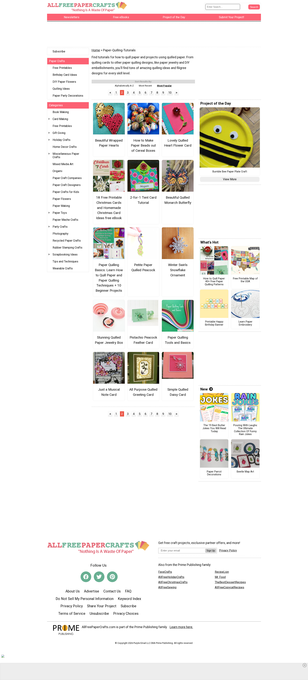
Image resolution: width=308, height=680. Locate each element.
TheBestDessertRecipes (230, 582)
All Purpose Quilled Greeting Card (143, 392)
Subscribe (59, 51)
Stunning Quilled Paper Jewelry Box (109, 340)
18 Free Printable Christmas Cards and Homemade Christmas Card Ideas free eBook (109, 207)
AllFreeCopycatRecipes (229, 587)
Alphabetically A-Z (124, 85)
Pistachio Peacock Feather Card (143, 340)
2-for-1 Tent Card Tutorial (143, 200)
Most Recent (145, 85)
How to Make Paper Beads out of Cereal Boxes (143, 145)
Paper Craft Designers (67, 185)
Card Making (60, 119)
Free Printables (62, 68)
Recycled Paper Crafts (67, 240)
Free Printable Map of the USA (245, 280)
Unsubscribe (99, 613)
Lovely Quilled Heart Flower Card (177, 143)
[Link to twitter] (99, 576)
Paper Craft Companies (67, 178)
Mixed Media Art (63, 164)
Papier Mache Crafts (65, 219)
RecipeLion (222, 572)
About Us (72, 591)
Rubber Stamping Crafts (67, 247)
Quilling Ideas (61, 88)
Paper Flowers (62, 199)
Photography (60, 233)
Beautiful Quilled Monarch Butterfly (177, 200)
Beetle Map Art (245, 471)
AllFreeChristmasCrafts (173, 582)
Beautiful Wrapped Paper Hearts (109, 143)
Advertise (91, 591)
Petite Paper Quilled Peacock (143, 267)
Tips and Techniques (65, 261)
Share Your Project (101, 606)
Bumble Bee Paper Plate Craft (229, 171)
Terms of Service (71, 613)
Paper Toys (60, 212)
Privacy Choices (125, 613)
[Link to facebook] (86, 576)
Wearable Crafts (63, 268)
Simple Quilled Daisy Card (177, 392)
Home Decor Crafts (65, 147)
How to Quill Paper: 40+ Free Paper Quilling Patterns (214, 281)
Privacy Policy (71, 606)
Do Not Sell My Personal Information (85, 599)
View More (230, 179)
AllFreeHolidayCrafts (171, 577)
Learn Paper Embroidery (245, 323)
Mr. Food (220, 577)
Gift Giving (59, 133)
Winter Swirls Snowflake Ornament (178, 270)
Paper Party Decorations (68, 95)
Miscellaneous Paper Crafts (66, 155)
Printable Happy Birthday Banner (214, 323)
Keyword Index (129, 599)
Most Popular (164, 85)
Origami (57, 171)
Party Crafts (60, 226)
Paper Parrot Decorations (214, 473)
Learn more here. (181, 627)
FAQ (128, 591)
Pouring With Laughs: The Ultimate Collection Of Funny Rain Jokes (245, 430)
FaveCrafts (165, 572)
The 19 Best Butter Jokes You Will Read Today (214, 428)
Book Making (61, 112)
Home (96, 50)
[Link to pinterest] (112, 576)
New (204, 389)
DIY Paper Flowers (64, 81)
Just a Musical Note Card (109, 392)
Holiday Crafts (61, 140)
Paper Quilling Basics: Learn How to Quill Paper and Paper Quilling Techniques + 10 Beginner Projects (109, 278)
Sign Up (211, 550)
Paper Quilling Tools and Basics (178, 340)
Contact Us (112, 591)
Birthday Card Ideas (65, 74)
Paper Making (61, 206)
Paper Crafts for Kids (66, 192)
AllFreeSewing (167, 587)
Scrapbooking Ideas (65, 254)
